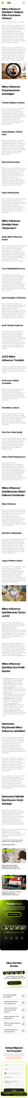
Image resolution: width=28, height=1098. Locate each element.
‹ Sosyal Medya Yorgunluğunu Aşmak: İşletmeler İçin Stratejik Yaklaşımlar (12, 840)
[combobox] (7, 1073)
